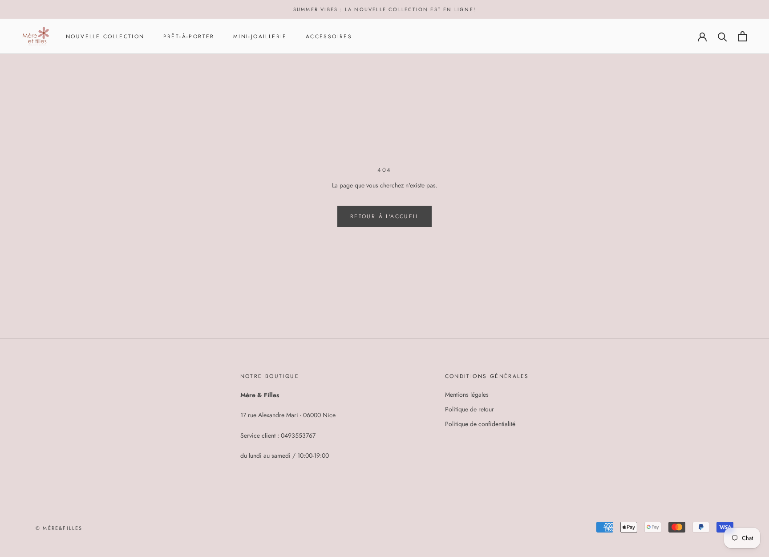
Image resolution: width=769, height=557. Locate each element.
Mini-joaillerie (260, 37)
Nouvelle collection (105, 37)
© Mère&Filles (59, 528)
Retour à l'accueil (384, 216)
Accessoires (329, 37)
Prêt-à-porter (189, 37)
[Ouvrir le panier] (742, 36)
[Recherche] (722, 36)
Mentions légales (467, 394)
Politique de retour (469, 409)
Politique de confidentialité (480, 423)
